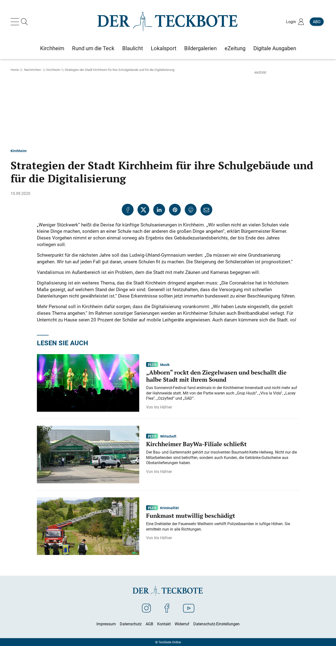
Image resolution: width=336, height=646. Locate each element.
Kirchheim (53, 69)
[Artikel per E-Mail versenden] (206, 210)
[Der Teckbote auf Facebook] (167, 608)
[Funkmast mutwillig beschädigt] (88, 525)
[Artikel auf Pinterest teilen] (175, 210)
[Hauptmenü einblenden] (16, 21)
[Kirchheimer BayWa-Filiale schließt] (88, 454)
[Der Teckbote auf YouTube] (188, 608)
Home (15, 69)
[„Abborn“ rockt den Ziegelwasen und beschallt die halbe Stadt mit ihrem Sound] (88, 382)
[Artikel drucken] (191, 210)
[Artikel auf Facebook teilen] (128, 210)
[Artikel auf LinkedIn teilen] (159, 210)
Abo (317, 21)
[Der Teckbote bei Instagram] (146, 608)
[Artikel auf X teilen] (143, 210)
